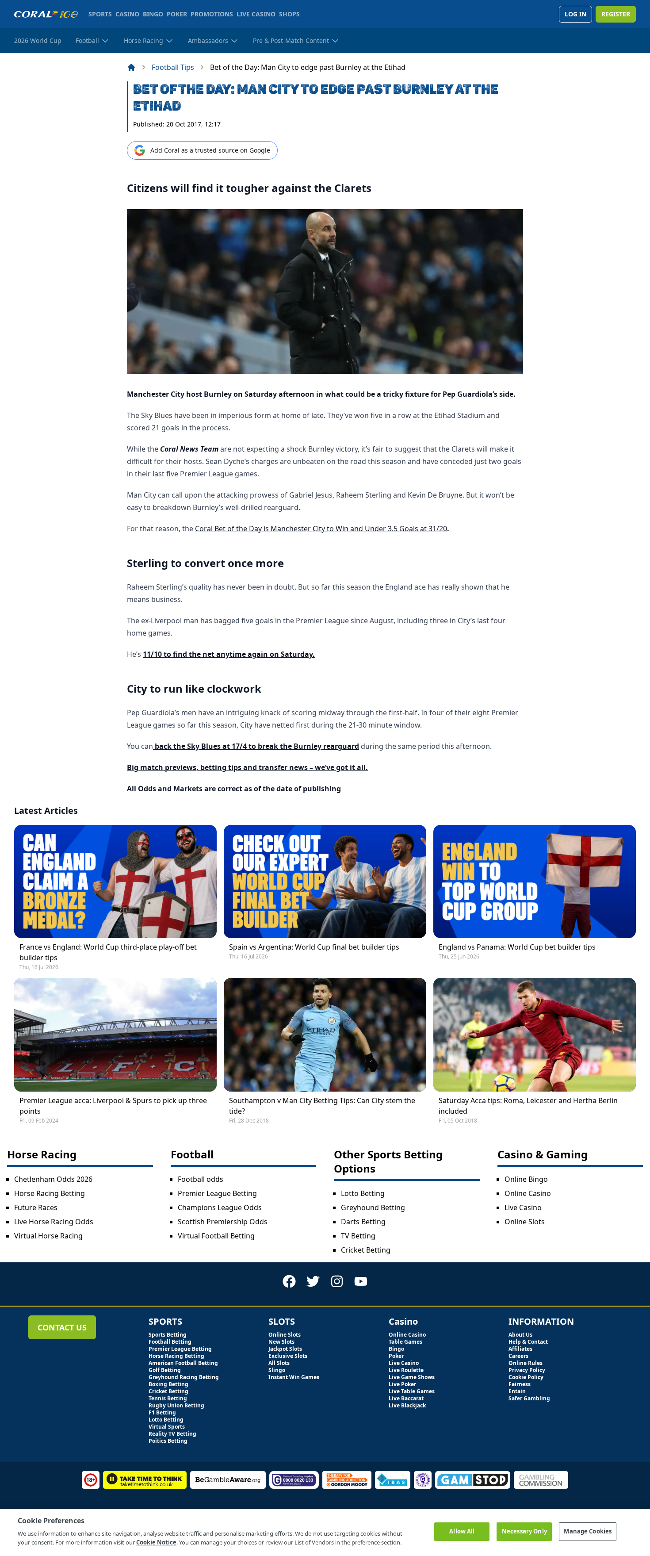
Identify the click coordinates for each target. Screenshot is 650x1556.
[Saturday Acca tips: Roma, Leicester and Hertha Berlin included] (534, 1034)
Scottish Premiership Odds (223, 1221)
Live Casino (523, 1207)
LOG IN (575, 14)
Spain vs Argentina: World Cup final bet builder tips (314, 947)
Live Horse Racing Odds (53, 1221)
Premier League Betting (217, 1193)
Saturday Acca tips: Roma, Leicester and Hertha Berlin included (528, 1106)
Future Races (35, 1207)
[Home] (131, 67)
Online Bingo (526, 1179)
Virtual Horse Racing (48, 1236)
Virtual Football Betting (216, 1236)
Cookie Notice (156, 1542)
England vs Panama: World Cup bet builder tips (517, 947)
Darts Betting (363, 1221)
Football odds (200, 1179)
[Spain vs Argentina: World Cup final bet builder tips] (325, 881)
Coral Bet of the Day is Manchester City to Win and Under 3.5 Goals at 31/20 (321, 528)
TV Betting (358, 1236)
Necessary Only (524, 1531)
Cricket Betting (365, 1250)
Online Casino (528, 1193)
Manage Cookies (588, 1531)
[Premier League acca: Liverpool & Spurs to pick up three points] (115, 1034)
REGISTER (615, 14)
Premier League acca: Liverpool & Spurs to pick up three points (113, 1106)
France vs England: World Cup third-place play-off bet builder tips (108, 952)
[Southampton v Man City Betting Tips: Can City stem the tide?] (325, 1034)
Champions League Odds (220, 1207)
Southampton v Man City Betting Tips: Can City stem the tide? (322, 1106)
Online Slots (525, 1221)
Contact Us (62, 1327)
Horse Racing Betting (49, 1193)
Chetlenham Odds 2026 (53, 1179)
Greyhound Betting (373, 1207)
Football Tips (173, 67)
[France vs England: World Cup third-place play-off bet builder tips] (115, 881)
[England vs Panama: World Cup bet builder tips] (534, 881)
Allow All (461, 1531)
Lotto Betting (363, 1193)
